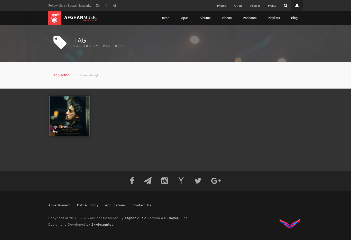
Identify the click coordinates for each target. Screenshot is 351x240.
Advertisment (59, 205)
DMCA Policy (88, 205)
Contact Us (142, 205)
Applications (115, 205)
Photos (221, 6)
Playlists (274, 18)
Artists (238, 6)
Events (272, 6)
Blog (294, 18)
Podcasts (250, 18)
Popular (255, 6)
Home (165, 18)
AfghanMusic (135, 218)
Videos (227, 18)
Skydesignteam (104, 224)
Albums (205, 18)
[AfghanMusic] (72, 18)
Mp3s (184, 18)
